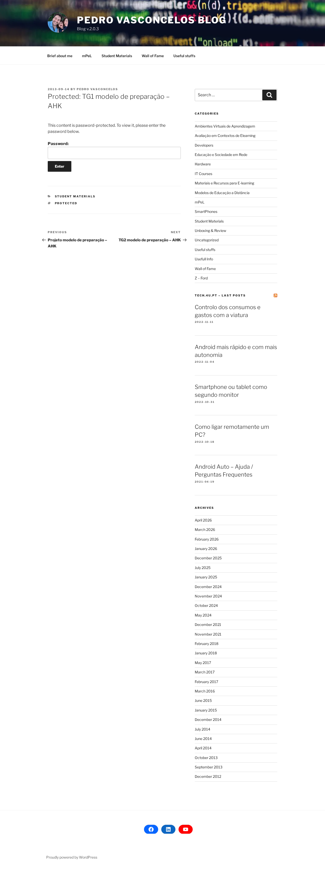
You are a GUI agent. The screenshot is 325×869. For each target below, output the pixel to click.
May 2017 (203, 662)
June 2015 (203, 700)
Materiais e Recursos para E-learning (224, 183)
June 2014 (203, 738)
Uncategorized (207, 240)
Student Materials (117, 56)
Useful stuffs (184, 56)
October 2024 (206, 605)
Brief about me (59, 56)
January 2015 (206, 710)
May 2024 (203, 615)
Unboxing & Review (210, 230)
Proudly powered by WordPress (71, 857)
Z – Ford (201, 278)
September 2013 (208, 767)
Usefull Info (204, 259)
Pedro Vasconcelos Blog (151, 20)
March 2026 (205, 529)
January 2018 (206, 653)
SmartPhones (206, 211)
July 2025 (202, 567)
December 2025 (208, 558)
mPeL (87, 56)
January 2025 (206, 577)
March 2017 (205, 672)
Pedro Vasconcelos (97, 89)
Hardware (203, 164)
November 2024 (208, 596)
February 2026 (207, 539)
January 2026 (206, 548)
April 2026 (203, 520)
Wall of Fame (153, 56)
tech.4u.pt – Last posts (220, 295)
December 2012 (208, 776)
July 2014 (202, 729)
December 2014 (208, 719)
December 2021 (208, 624)
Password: (58, 143)
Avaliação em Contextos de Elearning (225, 135)
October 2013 (206, 757)
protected (66, 203)
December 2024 (208, 586)
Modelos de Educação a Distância (222, 193)
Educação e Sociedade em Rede (221, 154)
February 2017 (206, 682)
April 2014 (203, 748)
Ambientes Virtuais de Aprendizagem (225, 126)
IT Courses (203, 173)
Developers (204, 145)
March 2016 (205, 691)
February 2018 (206, 643)
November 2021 (208, 634)
